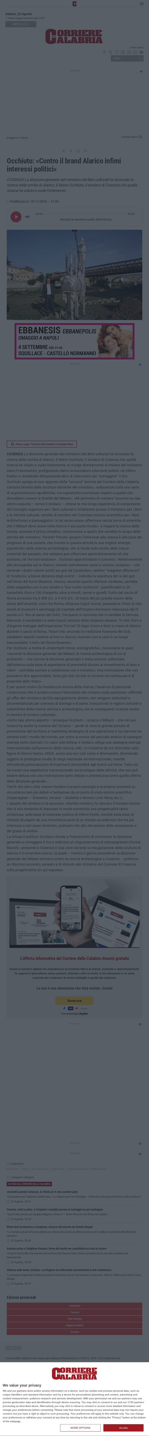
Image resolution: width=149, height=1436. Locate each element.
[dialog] (74, 1399)
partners (22, 1390)
